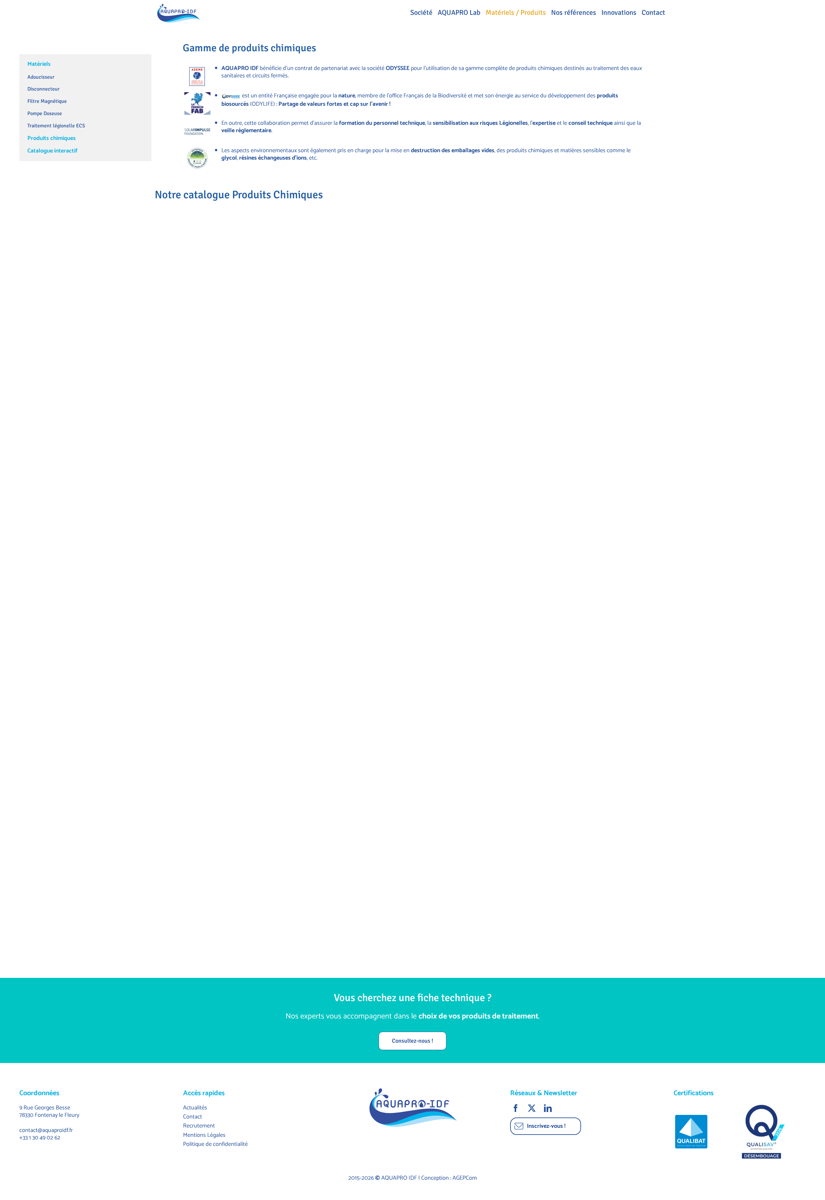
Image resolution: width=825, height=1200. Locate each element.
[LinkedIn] (548, 1108)
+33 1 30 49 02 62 (39, 1138)
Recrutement (199, 1126)
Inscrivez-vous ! (546, 1126)
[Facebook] (516, 1108)
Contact (192, 1117)
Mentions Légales (204, 1135)
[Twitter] (532, 1108)
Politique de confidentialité (215, 1144)
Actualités (195, 1108)
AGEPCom (464, 1178)
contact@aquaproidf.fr (46, 1130)
